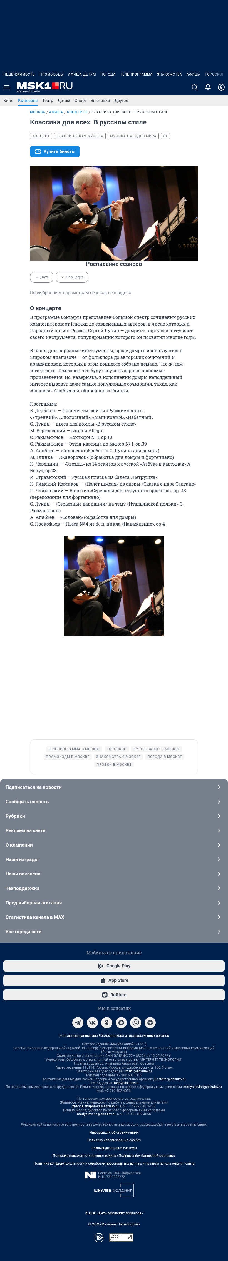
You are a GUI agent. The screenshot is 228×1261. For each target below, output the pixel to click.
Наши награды (22, 859)
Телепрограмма (136, 74)
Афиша (193, 74)
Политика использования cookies (114, 1140)
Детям (64, 100)
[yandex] (150, 1022)
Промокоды (51, 74)
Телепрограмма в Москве (74, 749)
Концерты (28, 100)
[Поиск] (194, 87)
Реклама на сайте (25, 830)
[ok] (106, 1022)
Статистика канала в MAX (35, 917)
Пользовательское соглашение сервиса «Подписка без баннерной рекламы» (114, 1156)
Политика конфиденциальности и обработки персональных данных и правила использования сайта (114, 1163)
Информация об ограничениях (114, 1132)
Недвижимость (19, 74)
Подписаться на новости (34, 787)
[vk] (92, 1022)
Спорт (80, 100)
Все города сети (24, 931)
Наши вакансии (23, 874)
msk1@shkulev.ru (138, 1071)
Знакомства (169, 74)
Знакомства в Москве (118, 757)
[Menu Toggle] (6, 87)
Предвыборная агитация (34, 902)
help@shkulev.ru (126, 1083)
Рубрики (15, 816)
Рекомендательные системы (114, 1148)
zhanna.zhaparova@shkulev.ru (95, 1106)
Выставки (100, 100)
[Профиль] (221, 87)
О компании (19, 845)
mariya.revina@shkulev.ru (202, 1087)
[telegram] (77, 1022)
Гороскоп (215, 74)
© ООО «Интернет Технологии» (114, 1224)
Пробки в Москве (114, 765)
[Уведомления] (208, 87)
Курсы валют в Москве (156, 749)
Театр (47, 100)
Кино (8, 100)
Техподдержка (22, 888)
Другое (121, 100)
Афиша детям (82, 74)
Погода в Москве (164, 757)
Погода (108, 74)
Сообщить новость (27, 801)
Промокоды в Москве (68, 757)
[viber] (135, 1022)
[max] (121, 1022)
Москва (37, 112)
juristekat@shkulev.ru (170, 1079)
